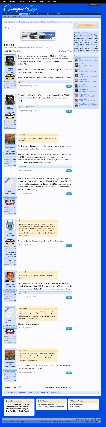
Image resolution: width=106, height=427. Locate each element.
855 (15, 246)
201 (15, 84)
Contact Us (68, 422)
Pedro (10, 233)
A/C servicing (83, 99)
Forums (23, 14)
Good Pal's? (82, 74)
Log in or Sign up (94, 4)
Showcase (40, 14)
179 (15, 249)
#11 (69, 86)
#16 (69, 297)
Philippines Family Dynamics (84, 41)
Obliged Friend (10, 70)
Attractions (32, 1)
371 (15, 296)
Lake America (83, 64)
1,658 (14, 294)
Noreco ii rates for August (86, 70)
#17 (69, 328)
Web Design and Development (52, 407)
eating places (83, 79)
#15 (69, 245)
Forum (55, 1)
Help (75, 422)
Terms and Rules (44, 422)
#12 (69, 111)
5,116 (14, 159)
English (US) (24, 422)
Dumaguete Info (11, 14)
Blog (48, 1)
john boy (81, 66)
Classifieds (22, 1)
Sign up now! (86, 25)
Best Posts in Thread (65, 51)
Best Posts (6, 16)
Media (31, 14)
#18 (69, 373)
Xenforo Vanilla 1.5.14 (11, 422)
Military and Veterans (22, 48)
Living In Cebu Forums (49, 404)
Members (50, 14)
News (41, 1)
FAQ (58, 14)
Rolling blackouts (84, 59)
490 (15, 81)
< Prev (14, 51)
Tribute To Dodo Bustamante (84, 47)
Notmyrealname (10, 148)
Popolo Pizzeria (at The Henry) (88, 104)
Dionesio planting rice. (81, 35)
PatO (40, 48)
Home (4, 1)
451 (15, 161)
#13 (69, 171)
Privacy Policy (58, 422)
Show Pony (10, 284)
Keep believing (83, 89)
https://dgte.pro (95, 419)
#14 (69, 194)
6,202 (14, 207)
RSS (99, 421)
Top (96, 422)
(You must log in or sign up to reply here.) (58, 387)
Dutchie (81, 61)
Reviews (12, 1)
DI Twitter (76, 407)
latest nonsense (83, 94)
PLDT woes (82, 84)
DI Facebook (77, 404)
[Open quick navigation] (71, 22)
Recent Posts (16, 16)
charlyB (81, 81)
